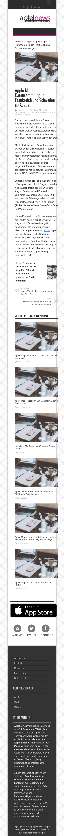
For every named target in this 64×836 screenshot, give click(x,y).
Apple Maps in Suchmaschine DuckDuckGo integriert (36, 356)
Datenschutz (20, 678)
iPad (16, 702)
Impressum (20, 673)
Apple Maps (26, 115)
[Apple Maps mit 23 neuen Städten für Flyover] (36, 563)
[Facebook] (31, 7)
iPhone (17, 707)
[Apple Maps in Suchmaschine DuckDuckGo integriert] (36, 336)
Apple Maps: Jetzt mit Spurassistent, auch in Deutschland (36, 402)
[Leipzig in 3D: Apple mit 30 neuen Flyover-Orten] (36, 427)
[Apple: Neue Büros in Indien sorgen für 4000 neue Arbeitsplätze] (36, 472)
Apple (29, 41)
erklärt (47, 230)
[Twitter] (35, 7)
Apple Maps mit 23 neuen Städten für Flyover (33, 583)
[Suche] (49, 2)
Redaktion (19, 668)
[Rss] (24, 7)
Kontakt (18, 663)
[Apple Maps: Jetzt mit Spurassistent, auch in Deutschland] (36, 381)
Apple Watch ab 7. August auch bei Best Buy (36, 291)
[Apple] (39, 7)
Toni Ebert (34, 110)
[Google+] (28, 7)
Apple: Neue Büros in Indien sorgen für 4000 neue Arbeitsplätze (34, 492)
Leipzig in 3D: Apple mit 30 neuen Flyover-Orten (36, 447)
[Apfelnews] (34, 18)
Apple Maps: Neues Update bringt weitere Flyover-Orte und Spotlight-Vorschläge (35, 538)
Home (21, 41)
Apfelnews (19, 658)
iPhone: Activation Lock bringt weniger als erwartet (37, 302)
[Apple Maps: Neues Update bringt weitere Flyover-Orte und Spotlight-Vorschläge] (36, 517)
